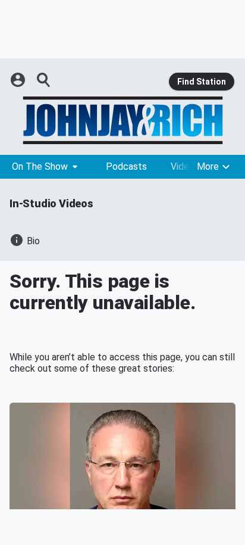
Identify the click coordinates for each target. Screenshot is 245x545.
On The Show (40, 166)
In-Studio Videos (51, 203)
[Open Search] (44, 80)
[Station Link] (122, 120)
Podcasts (126, 166)
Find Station (201, 81)
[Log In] (19, 80)
